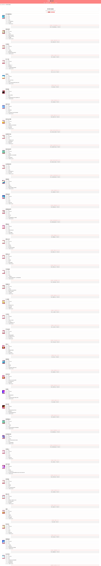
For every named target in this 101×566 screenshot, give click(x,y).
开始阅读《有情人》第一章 (55, 355)
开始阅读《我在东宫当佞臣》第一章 (55, 160)
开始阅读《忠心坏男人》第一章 (55, 565)
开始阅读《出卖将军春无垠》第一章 (55, 175)
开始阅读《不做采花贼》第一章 (55, 280)
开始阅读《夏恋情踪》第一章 (55, 370)
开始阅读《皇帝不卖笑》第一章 (55, 475)
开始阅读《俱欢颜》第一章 (55, 400)
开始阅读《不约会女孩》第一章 (55, 340)
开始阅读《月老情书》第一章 (55, 55)
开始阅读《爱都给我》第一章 (55, 190)
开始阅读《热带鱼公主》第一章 (55, 265)
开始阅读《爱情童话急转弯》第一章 (55, 220)
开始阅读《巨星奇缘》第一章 (55, 490)
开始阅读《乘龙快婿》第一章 (55, 100)
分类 (50, 2)
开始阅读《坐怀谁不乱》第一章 (55, 385)
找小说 (56, 2)
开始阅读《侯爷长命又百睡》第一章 (55, 130)
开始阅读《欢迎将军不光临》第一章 (55, 145)
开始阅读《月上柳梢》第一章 (55, 310)
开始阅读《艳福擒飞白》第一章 (55, 295)
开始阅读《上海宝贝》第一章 (55, 325)
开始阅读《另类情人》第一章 (55, 460)
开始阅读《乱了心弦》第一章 (55, 70)
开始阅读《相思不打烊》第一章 (55, 115)
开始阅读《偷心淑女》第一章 (55, 535)
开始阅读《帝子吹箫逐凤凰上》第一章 (55, 25)
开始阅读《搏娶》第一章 (55, 520)
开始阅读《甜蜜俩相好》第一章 (55, 550)
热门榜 (53, 2)
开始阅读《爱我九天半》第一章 (55, 250)
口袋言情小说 (3, 4)
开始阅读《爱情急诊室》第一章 (55, 205)
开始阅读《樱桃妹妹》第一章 (55, 235)
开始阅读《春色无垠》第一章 (55, 415)
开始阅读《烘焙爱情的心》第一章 (55, 430)
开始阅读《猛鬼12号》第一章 (55, 505)
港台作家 (47, 2)
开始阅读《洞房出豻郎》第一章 (55, 40)
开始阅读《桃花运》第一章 (55, 85)
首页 (44, 2)
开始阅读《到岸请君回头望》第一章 (55, 445)
